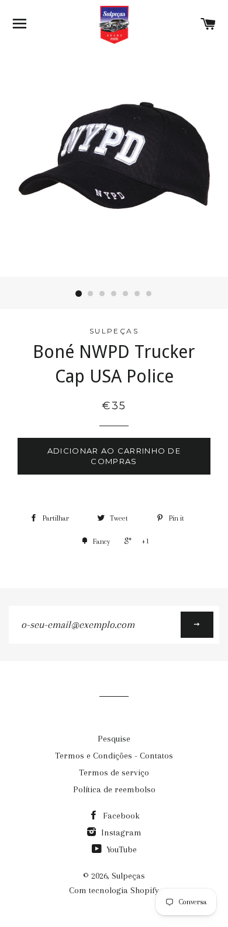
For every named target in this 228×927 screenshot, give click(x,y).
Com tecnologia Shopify (114, 890)
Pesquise (114, 738)
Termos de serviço (114, 772)
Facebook (120, 815)
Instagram (120, 832)
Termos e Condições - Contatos (114, 755)
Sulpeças (128, 875)
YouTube (120, 849)
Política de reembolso (114, 789)
